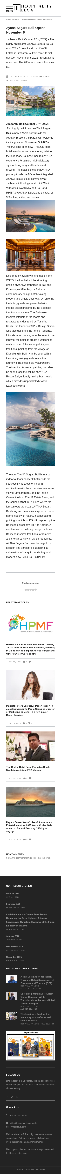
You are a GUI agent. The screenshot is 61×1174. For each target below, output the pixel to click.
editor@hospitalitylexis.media (23, 1123)
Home (9, 19)
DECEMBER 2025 (14, 946)
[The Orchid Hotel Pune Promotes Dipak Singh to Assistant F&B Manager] (30, 746)
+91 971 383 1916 (18, 1115)
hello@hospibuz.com (16, 1127)
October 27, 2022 (19, 76)
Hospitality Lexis (29, 986)
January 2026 (12, 936)
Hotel (16, 19)
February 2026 (13, 904)
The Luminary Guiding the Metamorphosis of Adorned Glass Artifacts (35, 1017)
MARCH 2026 (12, 893)
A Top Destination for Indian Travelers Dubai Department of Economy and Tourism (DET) (37, 980)
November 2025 (14, 957)
